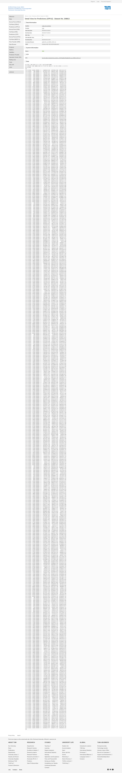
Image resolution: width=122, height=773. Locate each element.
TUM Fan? (11, 763)
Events (64, 754)
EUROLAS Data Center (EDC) (16, 7)
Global (82, 742)
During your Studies (50, 761)
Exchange (82, 752)
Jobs (9, 769)
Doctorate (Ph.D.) (31, 759)
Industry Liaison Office (103, 750)
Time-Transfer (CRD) (14, 42)
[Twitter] (110, 769)
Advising (47, 754)
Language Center (84, 756)
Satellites (11, 52)
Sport (63, 750)
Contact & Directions (13, 765)
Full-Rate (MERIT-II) (14, 39)
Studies (48, 742)
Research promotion (32, 756)
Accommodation (66, 748)
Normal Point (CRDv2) (15, 22)
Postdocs (29, 761)
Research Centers (32, 748)
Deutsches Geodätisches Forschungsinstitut (19, 8)
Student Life (65, 746)
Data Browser (12, 44)
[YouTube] (113, 769)
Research (31, 742)
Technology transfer (102, 748)
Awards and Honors (13, 756)
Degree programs (49, 750)
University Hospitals (13, 759)
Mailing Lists (12, 59)
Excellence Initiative (32, 750)
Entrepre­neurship (101, 746)
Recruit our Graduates (103, 752)
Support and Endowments (104, 754)
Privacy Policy (11, 735)
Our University (12, 746)
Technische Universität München (16, 10)
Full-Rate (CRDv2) (14, 24)
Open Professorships (32, 763)
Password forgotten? (106, 1)
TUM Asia (82, 748)
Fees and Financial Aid (51, 759)
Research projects (32, 752)
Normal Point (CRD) (14, 29)
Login (98, 1)
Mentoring (65, 756)
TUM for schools (66, 761)
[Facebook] (108, 769)
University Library (12, 754)
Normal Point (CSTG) (14, 37)
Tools (10, 62)
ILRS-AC (11, 72)
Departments (11, 752)
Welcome (11, 16)
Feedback (15, 769)
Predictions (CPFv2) (14, 27)
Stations (11, 49)
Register (93, 1)
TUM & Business (103, 742)
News (9, 748)
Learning (47, 748)
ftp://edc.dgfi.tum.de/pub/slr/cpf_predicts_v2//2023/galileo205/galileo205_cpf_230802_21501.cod (61, 57)
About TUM (12, 742)
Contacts (47, 767)
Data (10, 19)
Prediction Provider (14, 54)
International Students (50, 752)
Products (11, 47)
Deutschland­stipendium (103, 756)
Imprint (18, 735)
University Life (68, 742)
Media (20, 769)
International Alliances (85, 754)
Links (10, 67)
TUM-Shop (65, 763)
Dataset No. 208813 (44, 16)
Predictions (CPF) (13, 34)
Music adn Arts (66, 752)
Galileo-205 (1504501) (46, 25)
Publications (11, 750)
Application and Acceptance (52, 756)
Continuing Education (50, 765)
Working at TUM (12, 761)
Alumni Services (66, 759)
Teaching (47, 746)
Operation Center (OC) (15, 57)
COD (43, 28)
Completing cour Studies (51, 763)
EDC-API (11, 64)
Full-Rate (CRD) (13, 32)
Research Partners (32, 754)
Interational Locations (85, 746)
